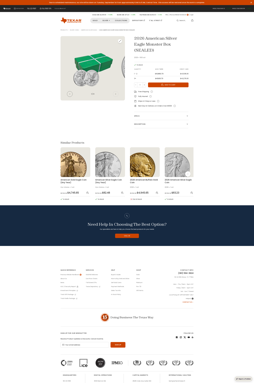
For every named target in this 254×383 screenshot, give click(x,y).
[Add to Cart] (87, 192)
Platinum (139, 283)
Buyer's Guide (116, 275)
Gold (95, 20)
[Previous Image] (70, 94)
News (62, 283)
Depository (137, 20)
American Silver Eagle (89, 30)
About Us (64, 279)
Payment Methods (117, 286)
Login (191, 15)
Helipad (188, 298)
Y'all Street (154, 20)
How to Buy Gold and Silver (120, 279)
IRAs (166, 15)
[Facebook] (177, 337)
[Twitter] (185, 337)
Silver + (106, 20)
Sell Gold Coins (116, 283)
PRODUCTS (64, 30)
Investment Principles (68, 290)
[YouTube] (189, 337)
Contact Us (187, 302)
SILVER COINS (74, 30)
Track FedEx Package (68, 298)
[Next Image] (115, 94)
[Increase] (144, 84)
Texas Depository (92, 286)
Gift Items (139, 290)
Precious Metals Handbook (178, 15)
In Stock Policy (116, 294)
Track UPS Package (67, 294)
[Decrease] (135, 84)
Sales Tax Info (116, 290)
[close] (251, 3)
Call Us (127, 236)
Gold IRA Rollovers (92, 275)
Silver (138, 279)
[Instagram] (181, 337)
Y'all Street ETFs (91, 283)
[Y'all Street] (192, 337)
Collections (121, 20)
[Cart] (192, 20)
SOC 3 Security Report (68, 286)
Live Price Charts (91, 279)
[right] (187, 174)
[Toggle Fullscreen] (120, 41)
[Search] (177, 20)
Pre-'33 (138, 286)
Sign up (118, 345)
